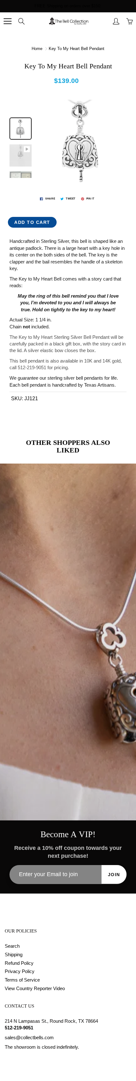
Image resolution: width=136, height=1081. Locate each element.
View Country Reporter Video (35, 988)
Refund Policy (19, 963)
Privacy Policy (19, 971)
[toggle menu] (7, 21)
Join (114, 874)
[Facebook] (8, 1059)
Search (12, 946)
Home (37, 48)
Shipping (13, 954)
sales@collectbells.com (29, 1037)
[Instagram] (22, 1059)
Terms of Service (22, 980)
